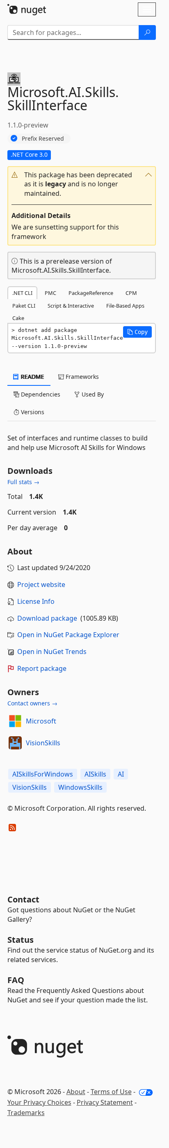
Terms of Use (111, 1091)
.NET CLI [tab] (22, 293)
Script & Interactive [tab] (71, 305)
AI (121, 774)
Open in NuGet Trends (52, 651)
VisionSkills (43, 742)
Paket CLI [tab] (23, 305)
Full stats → (23, 482)
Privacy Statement (105, 1102)
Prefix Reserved (43, 138)
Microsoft (41, 721)
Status (20, 939)
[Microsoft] (15, 721)
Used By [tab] (92, 394)
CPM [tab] (131, 293)
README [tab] (31, 376)
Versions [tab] (31, 412)
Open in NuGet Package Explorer (68, 634)
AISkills (95, 774)
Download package (47, 618)
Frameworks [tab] (81, 376)
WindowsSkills (80, 787)
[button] (81, 184)
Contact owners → (32, 703)
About (75, 1091)
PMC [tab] (50, 293)
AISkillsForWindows (42, 774)
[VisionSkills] (15, 742)
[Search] (147, 32)
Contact (23, 899)
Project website (41, 584)
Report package (41, 668)
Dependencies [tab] (39, 394)
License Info (36, 601)
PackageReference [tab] (91, 293)
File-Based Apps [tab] (125, 305)
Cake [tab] (18, 318)
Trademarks (26, 1112)
